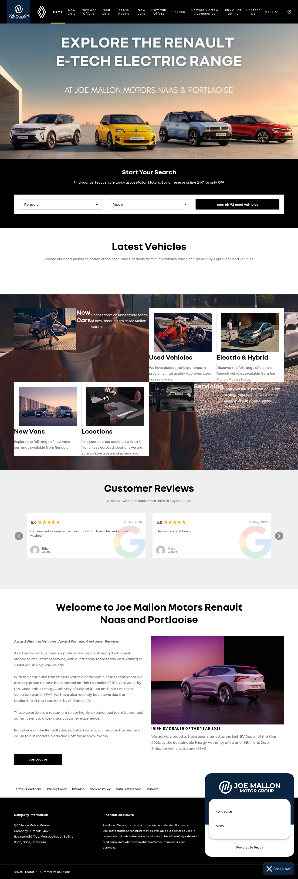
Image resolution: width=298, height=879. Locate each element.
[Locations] (289, 12)
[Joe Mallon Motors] (18, 12)
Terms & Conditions (28, 789)
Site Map (78, 789)
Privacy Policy (57, 789)
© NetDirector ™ (26, 872)
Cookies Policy (100, 789)
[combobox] (60, 204)
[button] (89, 204)
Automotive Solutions (55, 872)
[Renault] (41, 12)
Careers (153, 789)
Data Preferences (129, 789)
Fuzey (258, 847)
